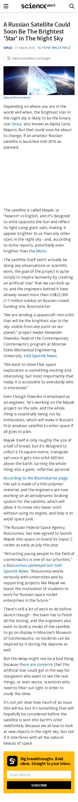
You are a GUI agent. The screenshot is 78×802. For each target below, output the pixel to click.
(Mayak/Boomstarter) (16, 97)
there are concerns (36, 664)
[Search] (72, 6)
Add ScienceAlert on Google (31, 58)
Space (7, 47)
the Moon (37, 250)
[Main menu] (7, 6)
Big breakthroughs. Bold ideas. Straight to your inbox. (45, 761)
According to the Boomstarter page (35, 478)
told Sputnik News (40, 355)
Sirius (17, 123)
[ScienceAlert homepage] (39, 6)
